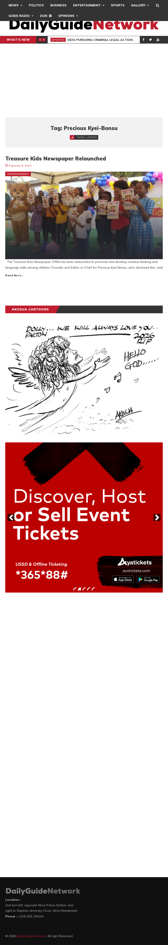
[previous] (10, 517)
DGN (43, 16)
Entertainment (87, 5)
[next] (157, 517)
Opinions (66, 16)
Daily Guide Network (31, 936)
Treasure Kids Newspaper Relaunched (55, 158)
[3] (84, 588)
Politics (36, 5)
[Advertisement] (84, 80)
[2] (79, 588)
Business (58, 5)
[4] (88, 588)
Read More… (14, 275)
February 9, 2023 (20, 165)
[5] (93, 588)
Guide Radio (19, 16)
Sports (117, 5)
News (14, 5)
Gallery (138, 5)
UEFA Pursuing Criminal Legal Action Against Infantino (117, 40)
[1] (74, 588)
